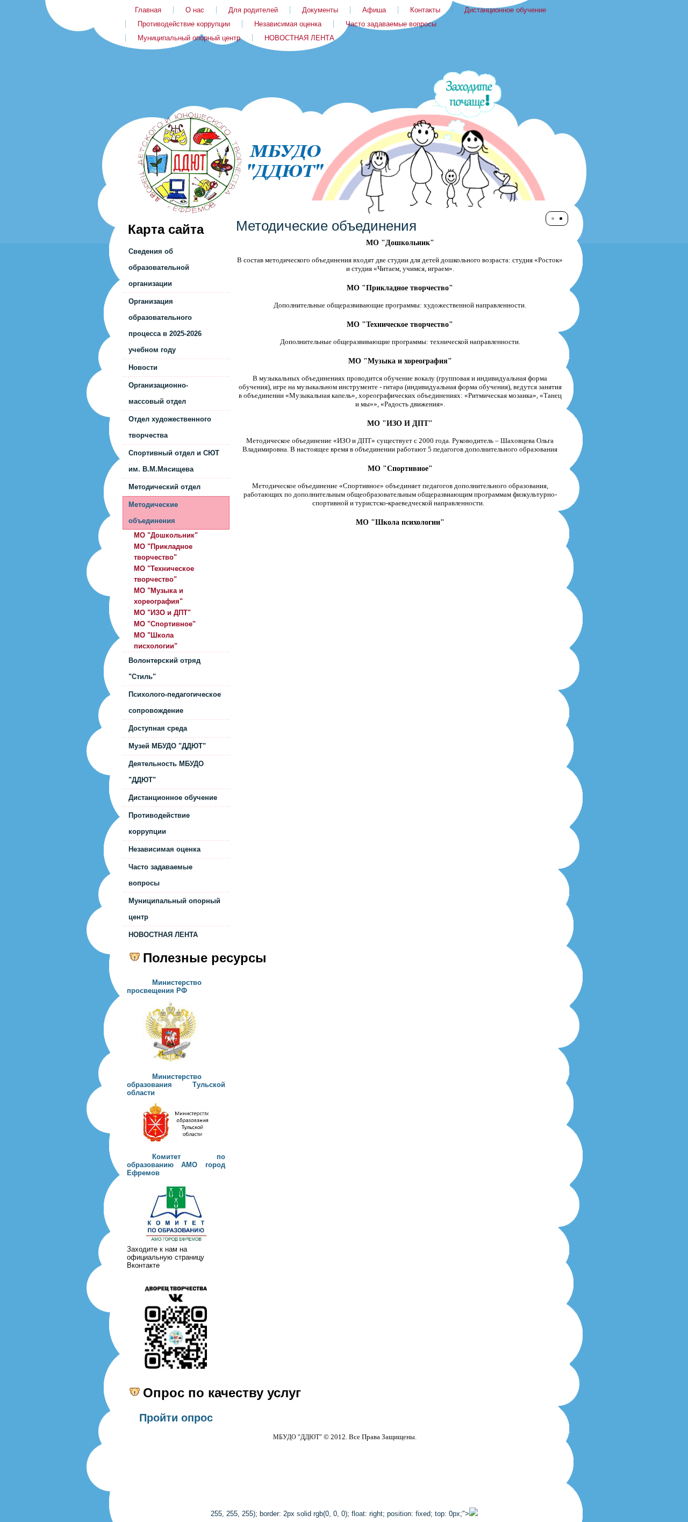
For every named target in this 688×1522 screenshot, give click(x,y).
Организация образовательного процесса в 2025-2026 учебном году (165, 325)
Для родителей (253, 10)
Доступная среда (157, 728)
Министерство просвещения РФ (164, 986)
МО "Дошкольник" (166, 535)
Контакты (425, 10)
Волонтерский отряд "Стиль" (164, 668)
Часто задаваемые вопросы (391, 24)
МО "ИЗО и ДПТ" (162, 613)
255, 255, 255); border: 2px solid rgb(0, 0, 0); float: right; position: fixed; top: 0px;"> (340, 1514)
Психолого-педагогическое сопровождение (174, 702)
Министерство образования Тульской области (176, 1085)
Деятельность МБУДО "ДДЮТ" (166, 772)
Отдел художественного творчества (169, 427)
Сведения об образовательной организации (158, 267)
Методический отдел (164, 487)
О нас (194, 10)
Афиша (374, 10)
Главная (148, 10)
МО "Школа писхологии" (155, 640)
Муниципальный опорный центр (189, 38)
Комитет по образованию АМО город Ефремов (176, 1165)
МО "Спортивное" (165, 624)
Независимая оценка (287, 24)
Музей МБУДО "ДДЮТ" (167, 746)
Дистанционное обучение (505, 10)
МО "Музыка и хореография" (158, 596)
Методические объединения (153, 513)
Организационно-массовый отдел (158, 393)
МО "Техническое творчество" (164, 574)
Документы (320, 10)
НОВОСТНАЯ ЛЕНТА (299, 38)
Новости (142, 367)
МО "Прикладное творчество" (163, 551)
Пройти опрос (176, 1418)
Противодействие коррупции (184, 24)
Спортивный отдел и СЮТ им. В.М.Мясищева (173, 461)
